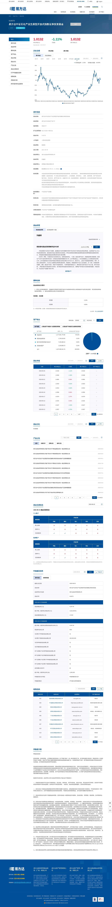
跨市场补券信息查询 (17, 84)
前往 (94, 414)
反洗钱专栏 (60, 896)
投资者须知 (30, 896)
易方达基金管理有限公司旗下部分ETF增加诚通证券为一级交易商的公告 (51, 448)
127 (79, 414)
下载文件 (99, 572)
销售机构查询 (75, 896)
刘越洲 (43, 159)
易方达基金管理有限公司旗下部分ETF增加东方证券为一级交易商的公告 (51, 463)
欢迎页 (80, 6)
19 (80, 497)
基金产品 (15, 16)
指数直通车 (56, 1)
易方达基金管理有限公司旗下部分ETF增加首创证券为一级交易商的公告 (51, 468)
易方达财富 (12, 1)
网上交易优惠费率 (99, 311)
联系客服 (71, 1)
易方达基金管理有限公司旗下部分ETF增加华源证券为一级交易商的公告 (51, 478)
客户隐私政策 (45, 896)
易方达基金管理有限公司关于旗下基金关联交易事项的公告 (48, 492)
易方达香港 (30, 1)
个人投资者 (87, 6)
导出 (101, 424)
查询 (100, 320)
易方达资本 (39, 1)
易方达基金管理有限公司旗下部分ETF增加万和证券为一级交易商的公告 (51, 482)
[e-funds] (17, 8)
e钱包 (90, 1)
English (100, 1)
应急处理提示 (67, 896)
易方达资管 (21, 1)
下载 (101, 688)
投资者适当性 (37, 896)
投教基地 (47, 1)
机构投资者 (95, 6)
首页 (10, 16)
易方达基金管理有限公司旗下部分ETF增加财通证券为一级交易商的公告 (51, 453)
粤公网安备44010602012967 (52, 902)
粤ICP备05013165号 (63, 902)
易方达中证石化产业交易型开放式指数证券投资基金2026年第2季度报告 (51, 473)
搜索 (79, 437)
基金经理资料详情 (94, 239)
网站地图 (82, 896)
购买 (76, 24)
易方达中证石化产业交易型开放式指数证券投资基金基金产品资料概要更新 (52, 458)
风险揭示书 (53, 896)
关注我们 (62, 1)
